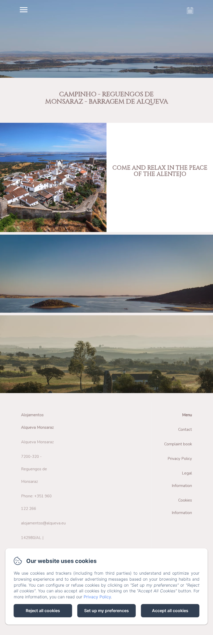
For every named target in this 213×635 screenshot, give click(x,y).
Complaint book (178, 444)
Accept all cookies (170, 610)
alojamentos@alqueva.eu (43, 523)
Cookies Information (182, 506)
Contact (185, 429)
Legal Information (182, 479)
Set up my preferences (106, 610)
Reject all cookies (43, 610)
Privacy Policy (180, 458)
